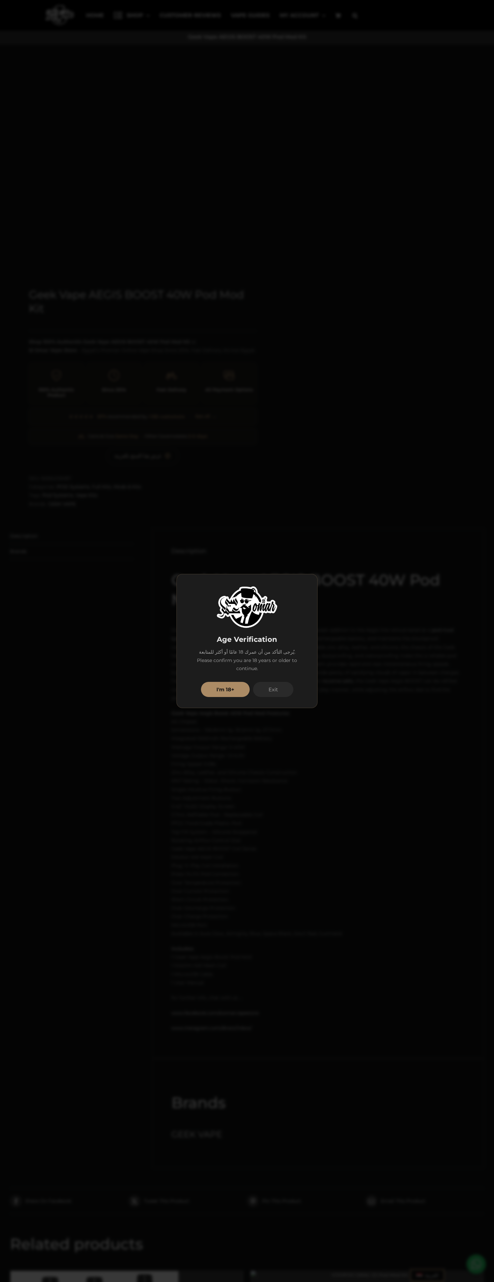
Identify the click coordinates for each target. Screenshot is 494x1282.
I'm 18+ (225, 689)
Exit (273, 689)
